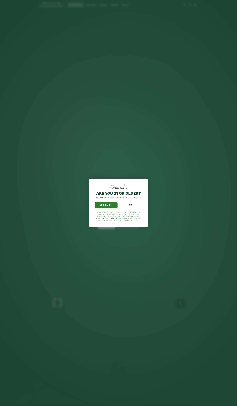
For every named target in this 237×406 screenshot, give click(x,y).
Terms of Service (133, 216)
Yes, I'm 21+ (106, 205)
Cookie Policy (113, 218)
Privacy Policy (101, 218)
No (130, 205)
